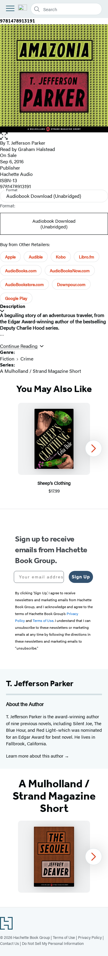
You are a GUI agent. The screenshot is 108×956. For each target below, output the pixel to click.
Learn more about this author (35, 755)
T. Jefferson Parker (26, 142)
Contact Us (9, 943)
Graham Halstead (36, 149)
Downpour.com (71, 284)
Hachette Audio (16, 173)
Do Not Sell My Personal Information (53, 943)
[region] (54, 448)
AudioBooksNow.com (70, 270)
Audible (36, 257)
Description (12, 306)
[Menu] (10, 8)
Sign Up (81, 577)
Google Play (16, 298)
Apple (10, 257)
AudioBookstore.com (24, 284)
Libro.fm (86, 257)
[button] (54, 136)
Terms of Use (64, 937)
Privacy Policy (90, 937)
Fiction (7, 358)
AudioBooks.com (21, 270)
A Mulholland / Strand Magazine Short (40, 370)
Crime (26, 358)
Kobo (61, 257)
